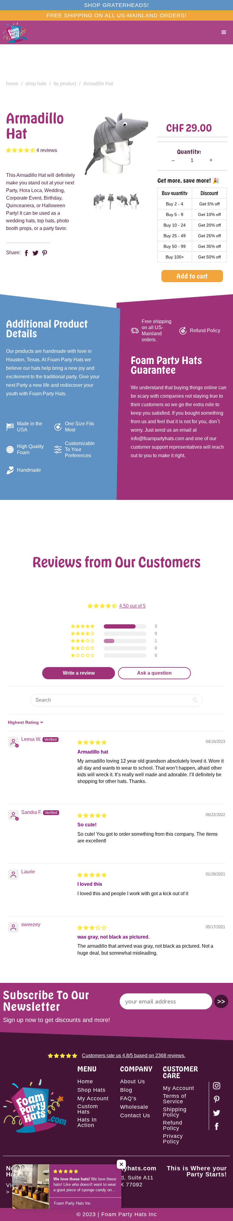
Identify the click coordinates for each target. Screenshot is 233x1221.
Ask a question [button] (154, 673)
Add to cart (192, 276)
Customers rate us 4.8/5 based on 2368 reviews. (133, 1055)
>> (221, 1001)
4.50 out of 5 (132, 606)
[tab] (99, 201)
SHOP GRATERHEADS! (116, 5)
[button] (224, 32)
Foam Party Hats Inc (129, 1214)
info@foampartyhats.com (116, 1168)
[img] (91, 742)
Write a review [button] (79, 673)
